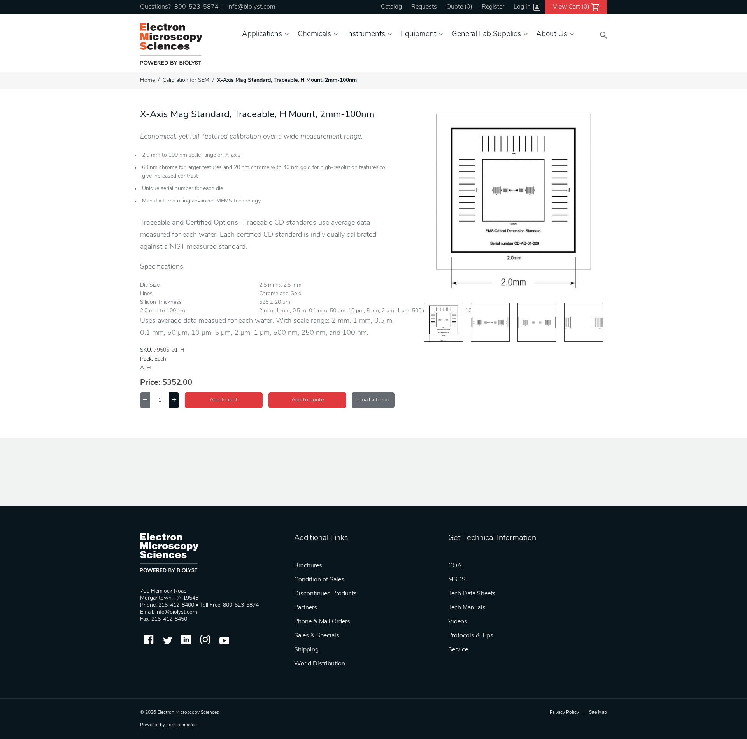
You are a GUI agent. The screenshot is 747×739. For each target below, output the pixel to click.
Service (458, 650)
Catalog (391, 7)
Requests (424, 7)
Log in (522, 7)
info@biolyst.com (251, 7)
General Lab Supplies (486, 34)
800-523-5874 (196, 7)
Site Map (598, 712)
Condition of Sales (319, 580)
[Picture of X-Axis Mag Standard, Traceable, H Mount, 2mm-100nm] (443, 322)
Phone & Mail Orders (322, 622)
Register (493, 7)
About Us (551, 34)
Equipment (418, 34)
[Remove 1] (145, 400)
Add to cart (224, 400)
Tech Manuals (467, 608)
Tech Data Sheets (472, 594)
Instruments (365, 34)
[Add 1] (174, 400)
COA (455, 566)
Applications (262, 34)
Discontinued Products (325, 594)
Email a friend (373, 400)
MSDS (457, 580)
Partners (305, 608)
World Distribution (319, 664)
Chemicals (314, 34)
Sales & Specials (316, 636)
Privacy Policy (564, 712)
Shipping (306, 650)
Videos (457, 622)
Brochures (308, 566)
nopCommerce (181, 725)
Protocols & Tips (470, 636)
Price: (150, 383)
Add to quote (307, 400)
